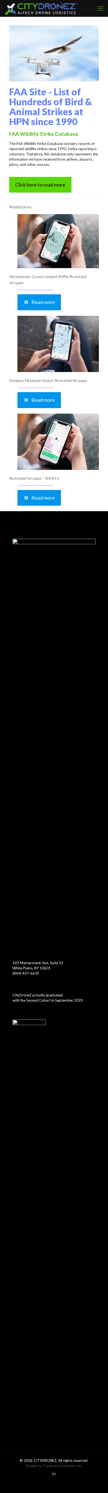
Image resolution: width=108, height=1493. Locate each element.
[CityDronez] (41, 8)
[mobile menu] (100, 8)
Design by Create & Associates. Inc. (54, 1466)
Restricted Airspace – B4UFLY (34, 478)
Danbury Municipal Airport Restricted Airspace (48, 380)
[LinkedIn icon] (54, 1473)
